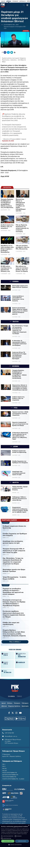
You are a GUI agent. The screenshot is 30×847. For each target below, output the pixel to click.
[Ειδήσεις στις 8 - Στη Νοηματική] (21, 655)
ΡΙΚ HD (4, 768)
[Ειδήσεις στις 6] (7, 664)
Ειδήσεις (9, 703)
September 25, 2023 (8, 141)
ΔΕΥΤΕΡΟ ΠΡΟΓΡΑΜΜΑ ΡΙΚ (10, 774)
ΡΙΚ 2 (3, 766)
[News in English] (7, 672)
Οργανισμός (25, 706)
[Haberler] (21, 664)
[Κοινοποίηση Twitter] (8, 52)
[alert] (15, 835)
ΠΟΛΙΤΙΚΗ (16, 321)
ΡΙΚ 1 (3, 764)
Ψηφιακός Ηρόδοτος (14, 706)
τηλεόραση (15, 1)
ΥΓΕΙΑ (15, 408)
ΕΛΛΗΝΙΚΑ (11, 696)
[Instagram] (16, 713)
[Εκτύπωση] (14, 52)
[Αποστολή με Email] (11, 52)
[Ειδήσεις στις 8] (7, 655)
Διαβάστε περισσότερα (22, 833)
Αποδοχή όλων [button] (7, 841)
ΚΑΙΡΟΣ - (4, 581)
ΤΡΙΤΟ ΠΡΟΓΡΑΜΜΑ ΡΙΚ (9, 777)
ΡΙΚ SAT (4, 770)
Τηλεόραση (17, 703)
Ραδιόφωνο (25, 703)
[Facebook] (9, 713)
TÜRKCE (19, 696)
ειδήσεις (8, 1)
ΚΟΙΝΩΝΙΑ (16, 281)
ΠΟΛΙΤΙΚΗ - (5, 565)
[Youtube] (20, 713)
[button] (1, 836)
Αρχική (4, 703)
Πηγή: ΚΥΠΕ (5, 176)
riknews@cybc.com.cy (11, 736)
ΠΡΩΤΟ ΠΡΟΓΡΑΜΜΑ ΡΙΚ (9, 772)
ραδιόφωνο (22, 1)
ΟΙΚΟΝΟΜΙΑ (25, 31)
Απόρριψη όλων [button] (22, 841)
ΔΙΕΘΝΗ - (4, 530)
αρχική (3, 1)
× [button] (28, 825)
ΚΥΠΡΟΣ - (4, 596)
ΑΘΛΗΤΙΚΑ (15, 482)
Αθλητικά (4, 706)
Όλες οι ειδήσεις (14, 642)
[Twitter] (12, 713)
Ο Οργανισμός (6, 754)
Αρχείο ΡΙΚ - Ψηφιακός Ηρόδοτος (11, 756)
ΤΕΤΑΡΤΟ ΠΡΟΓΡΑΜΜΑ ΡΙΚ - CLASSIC (13, 779)
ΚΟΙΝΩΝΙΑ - (5, 573)
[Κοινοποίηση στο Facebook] (5, 52)
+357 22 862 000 (9, 733)
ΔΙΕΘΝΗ (15, 446)
